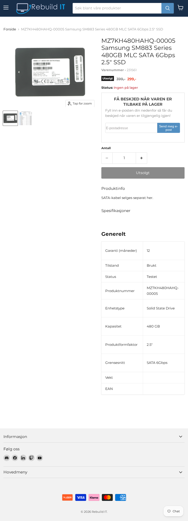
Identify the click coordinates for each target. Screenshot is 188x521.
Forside (9, 29)
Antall (106, 148)
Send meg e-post (168, 128)
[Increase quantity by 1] (141, 158)
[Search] (167, 8)
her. (150, 198)
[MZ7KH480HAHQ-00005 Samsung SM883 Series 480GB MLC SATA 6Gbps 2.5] (10, 118)
